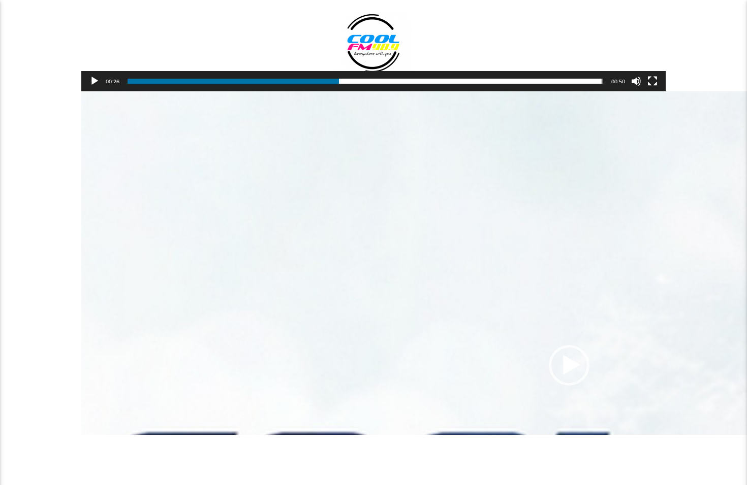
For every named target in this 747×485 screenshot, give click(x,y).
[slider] (365, 81)
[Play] (94, 81)
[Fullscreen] (652, 81)
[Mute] (636, 81)
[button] (569, 365)
